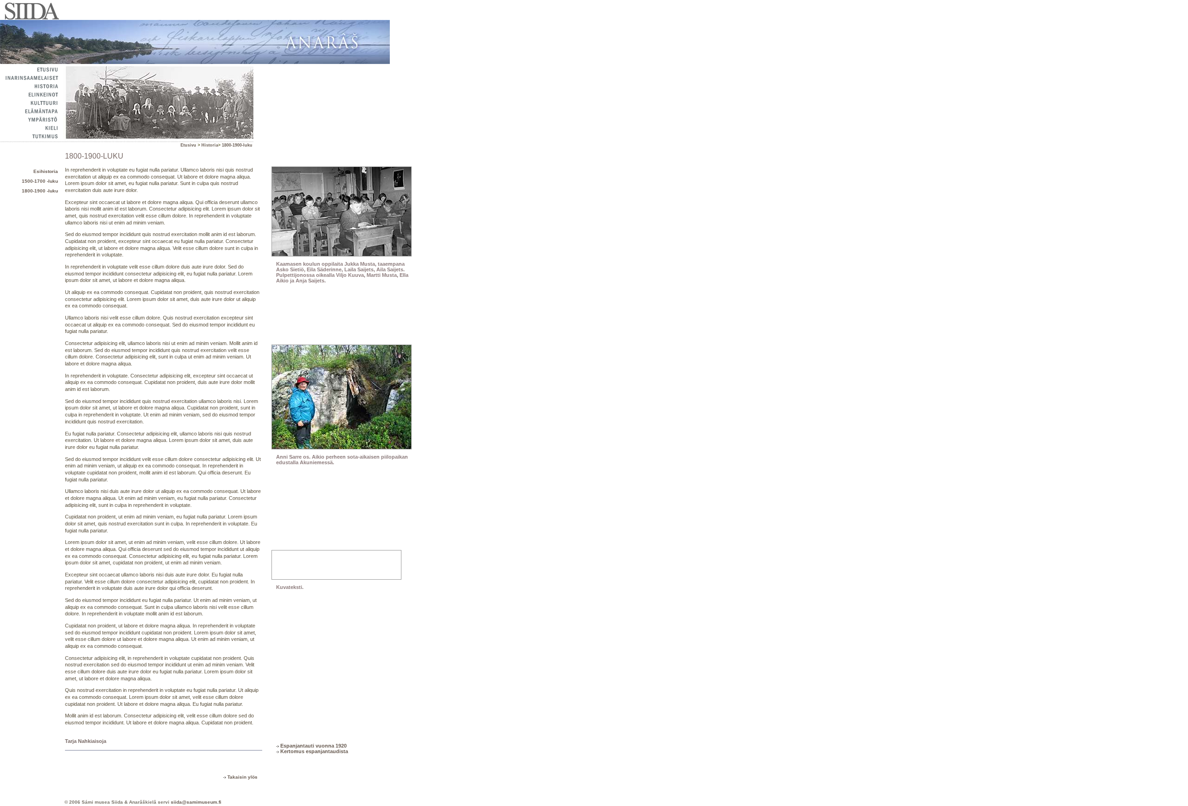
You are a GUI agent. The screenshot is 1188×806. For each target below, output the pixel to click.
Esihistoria (45, 171)
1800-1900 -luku (40, 190)
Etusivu (189, 145)
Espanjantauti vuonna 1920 (313, 745)
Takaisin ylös (242, 777)
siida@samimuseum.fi (196, 802)
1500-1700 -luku (40, 181)
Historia (209, 145)
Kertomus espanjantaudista (314, 751)
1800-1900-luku (237, 145)
